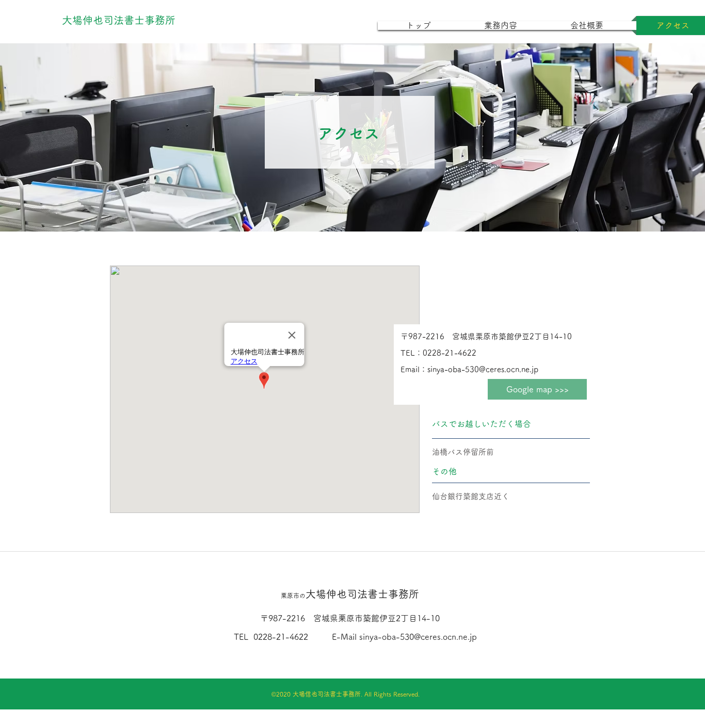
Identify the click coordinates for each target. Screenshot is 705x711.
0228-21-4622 (280, 637)
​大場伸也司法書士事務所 (118, 20)
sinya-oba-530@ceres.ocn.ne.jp (418, 637)
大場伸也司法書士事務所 (350, 594)
